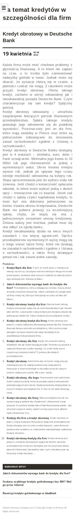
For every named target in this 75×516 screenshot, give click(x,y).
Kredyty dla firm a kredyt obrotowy (28, 418)
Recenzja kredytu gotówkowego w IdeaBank (29, 493)
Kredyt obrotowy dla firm (22, 341)
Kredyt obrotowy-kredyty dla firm (27, 438)
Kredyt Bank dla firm (19, 267)
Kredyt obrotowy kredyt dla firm (26, 304)
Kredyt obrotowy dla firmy (23, 398)
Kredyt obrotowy (17, 361)
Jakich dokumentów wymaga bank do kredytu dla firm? (37, 473)
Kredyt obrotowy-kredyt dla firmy (27, 320)
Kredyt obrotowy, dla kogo (23, 377)
